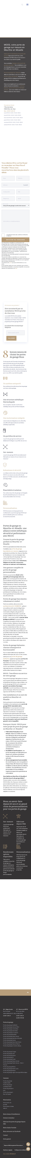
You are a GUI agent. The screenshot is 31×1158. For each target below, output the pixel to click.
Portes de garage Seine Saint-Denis (12, 1042)
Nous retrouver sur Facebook (11, 1131)
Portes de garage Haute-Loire (10, 1068)
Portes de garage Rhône (9, 1066)
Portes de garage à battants (10, 1025)
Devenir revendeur (8, 1118)
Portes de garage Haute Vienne (11, 1036)
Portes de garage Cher (9, 1053)
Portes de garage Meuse (9, 1070)
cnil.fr (10, 262)
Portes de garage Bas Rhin (10, 1034)
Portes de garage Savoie (9, 1040)
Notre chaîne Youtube (9, 1127)
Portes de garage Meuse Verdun (11, 1061)
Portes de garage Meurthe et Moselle (12, 1038)
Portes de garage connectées (10, 1029)
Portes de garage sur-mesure (10, 1032)
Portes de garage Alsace (9, 1055)
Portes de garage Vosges (9, 1051)
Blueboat (13, 1154)
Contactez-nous (5, 982)
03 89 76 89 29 (7, 1015)
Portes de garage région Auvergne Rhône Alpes (15, 1072)
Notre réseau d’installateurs (11, 1114)
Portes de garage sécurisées (10, 1030)
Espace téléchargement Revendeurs (13, 1145)
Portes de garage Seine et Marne (11, 1044)
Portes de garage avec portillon (11, 1027)
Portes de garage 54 (8, 1057)
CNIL (16, 268)
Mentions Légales (7, 1150)
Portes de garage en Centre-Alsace (12, 1046)
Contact (5, 1135)
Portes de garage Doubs (9, 1059)
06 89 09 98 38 (20, 1018)
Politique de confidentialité (21, 1150)
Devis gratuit (7, 1139)
